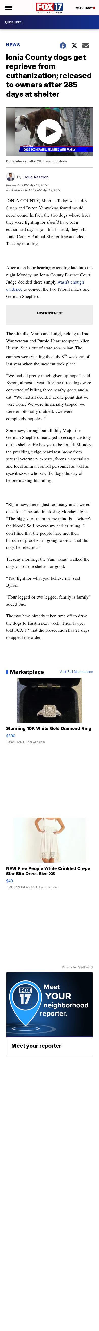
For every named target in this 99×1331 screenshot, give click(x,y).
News (13, 44)
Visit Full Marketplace (76, 672)
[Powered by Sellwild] (85, 967)
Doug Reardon (35, 177)
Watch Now (84, 7)
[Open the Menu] (8, 7)
